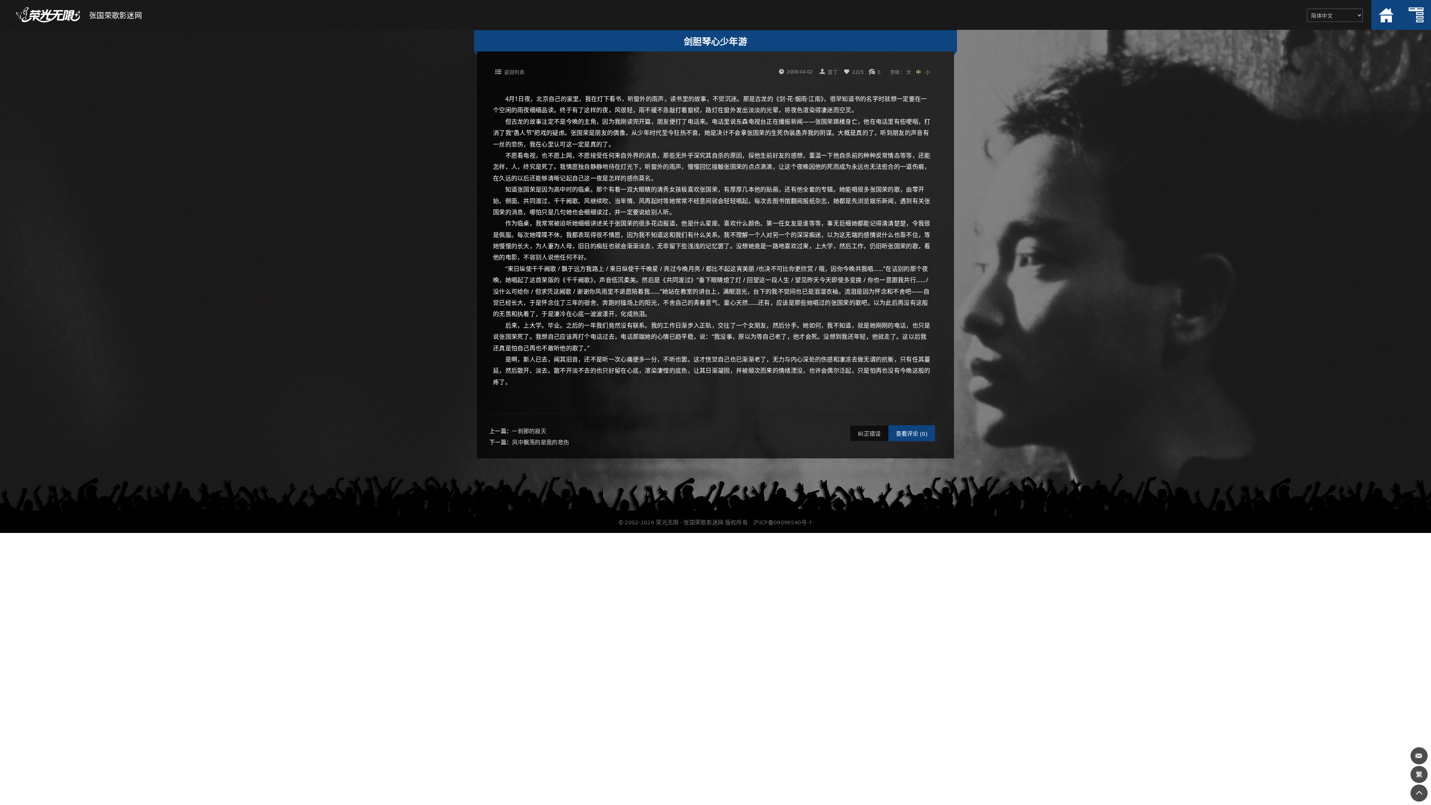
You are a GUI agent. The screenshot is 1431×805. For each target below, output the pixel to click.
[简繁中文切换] (1419, 774)
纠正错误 (869, 433)
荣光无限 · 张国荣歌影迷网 (689, 522)
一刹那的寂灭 (529, 431)
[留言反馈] (1419, 755)
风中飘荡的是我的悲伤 (540, 442)
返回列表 (514, 72)
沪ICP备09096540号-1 (782, 522)
